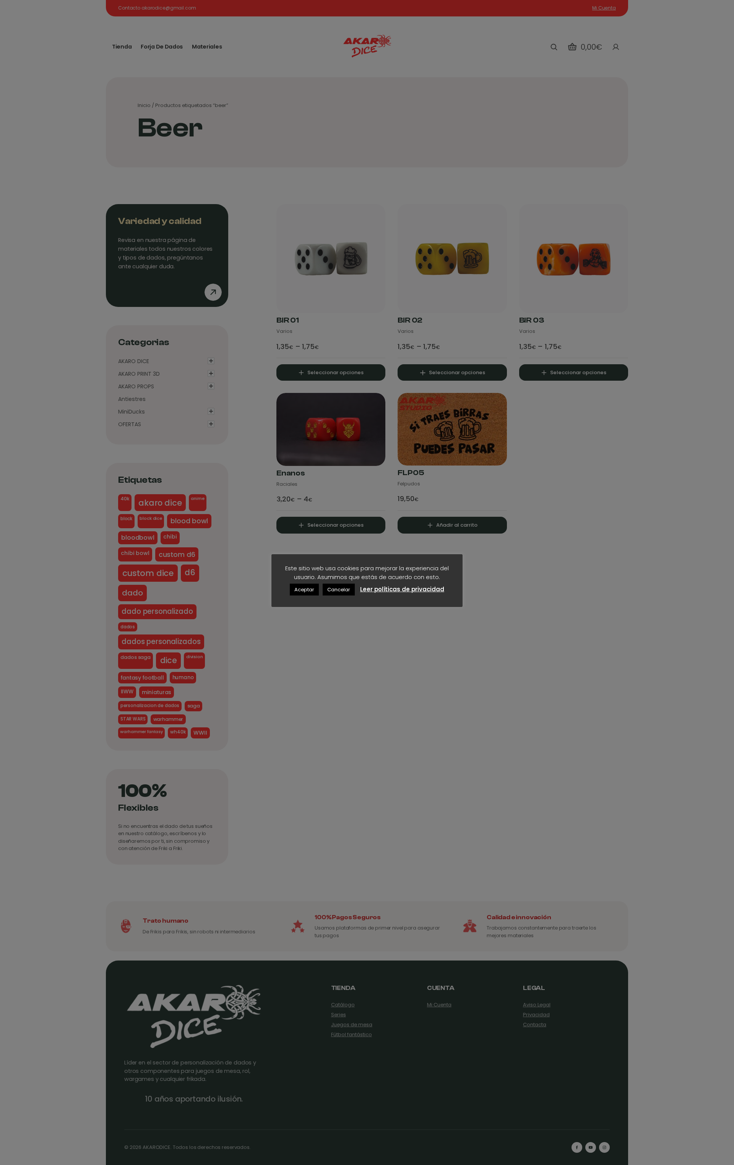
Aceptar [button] (304, 589)
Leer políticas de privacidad (402, 589)
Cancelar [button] (338, 589)
